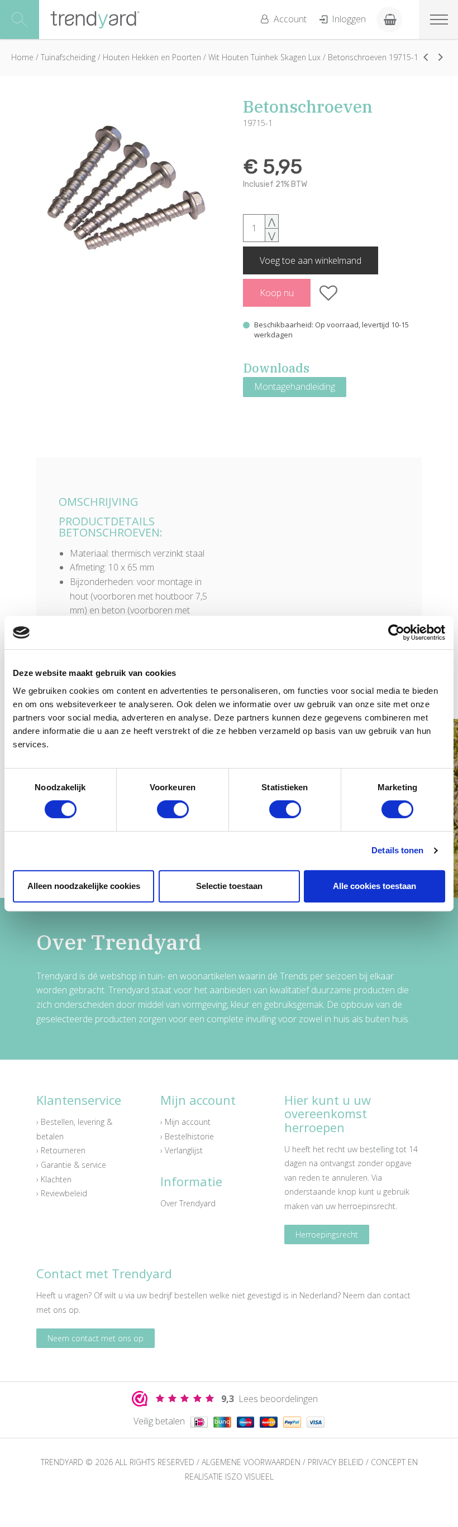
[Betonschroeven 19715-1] (125, 187)
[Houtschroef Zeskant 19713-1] (425, 57)
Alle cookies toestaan (374, 886)
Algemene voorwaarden (251, 1462)
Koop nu (277, 293)
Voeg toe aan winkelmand (310, 260)
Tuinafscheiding (68, 57)
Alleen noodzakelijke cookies (83, 886)
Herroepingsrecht (326, 1234)
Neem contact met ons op (95, 1338)
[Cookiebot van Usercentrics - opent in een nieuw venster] (396, 632)
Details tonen (397, 850)
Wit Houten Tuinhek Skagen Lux (264, 57)
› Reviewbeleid (61, 1193)
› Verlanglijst (181, 1150)
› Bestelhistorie (187, 1136)
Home (22, 57)
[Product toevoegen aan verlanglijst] (328, 293)
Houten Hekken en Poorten (152, 57)
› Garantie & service (71, 1164)
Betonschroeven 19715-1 (373, 57)
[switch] (173, 809)
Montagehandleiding (294, 386)
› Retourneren (60, 1150)
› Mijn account (185, 1122)
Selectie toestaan (229, 886)
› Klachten (53, 1179)
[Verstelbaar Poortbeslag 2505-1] (441, 57)
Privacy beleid (336, 1462)
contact (397, 1295)
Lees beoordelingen (269, 1399)
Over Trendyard (188, 1203)
